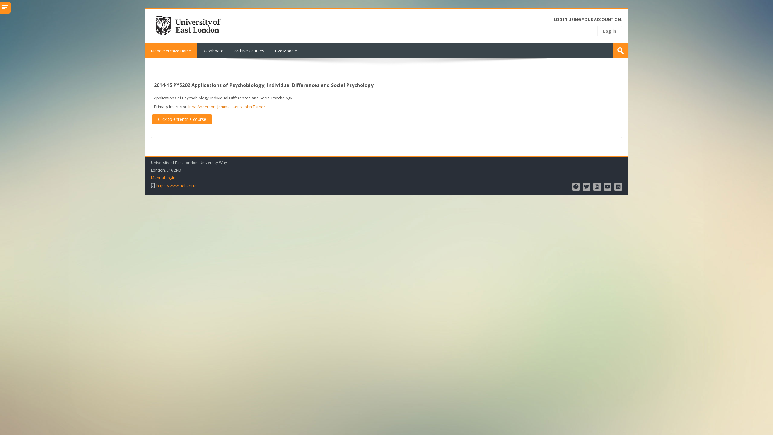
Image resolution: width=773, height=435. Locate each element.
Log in (609, 31)
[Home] (190, 25)
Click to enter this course (182, 119)
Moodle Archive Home (171, 50)
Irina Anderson (202, 106)
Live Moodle (286, 50)
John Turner (254, 106)
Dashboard (213, 50)
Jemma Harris (229, 106)
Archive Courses (249, 50)
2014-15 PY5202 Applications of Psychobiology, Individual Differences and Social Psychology (264, 85)
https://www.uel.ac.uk (176, 186)
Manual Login (163, 178)
